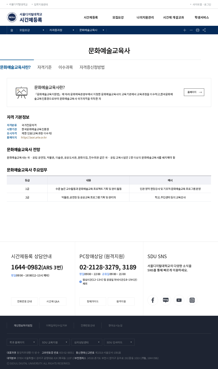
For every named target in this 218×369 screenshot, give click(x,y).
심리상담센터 (85, 343)
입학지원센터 (41, 4)
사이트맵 (197, 4)
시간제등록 (91, 17)
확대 (185, 30)
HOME (12, 30)
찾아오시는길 (115, 325)
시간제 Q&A (52, 301)
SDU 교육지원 (53, 343)
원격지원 (121, 301)
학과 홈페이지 (20, 343)
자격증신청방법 (92, 67)
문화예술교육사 (88, 30)
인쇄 (198, 30)
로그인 (207, 4)
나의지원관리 (145, 17)
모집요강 (118, 17)
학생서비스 (202, 17)
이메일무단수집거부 (56, 325)
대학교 (18, 4)
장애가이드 (92, 301)
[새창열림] (152, 300)
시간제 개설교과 (173, 17)
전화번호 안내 (24, 301)
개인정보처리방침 (23, 325)
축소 (191, 30)
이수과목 (65, 67)
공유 (204, 30)
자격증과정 (55, 30)
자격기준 (44, 67)
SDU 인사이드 (118, 343)
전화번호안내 (88, 325)
